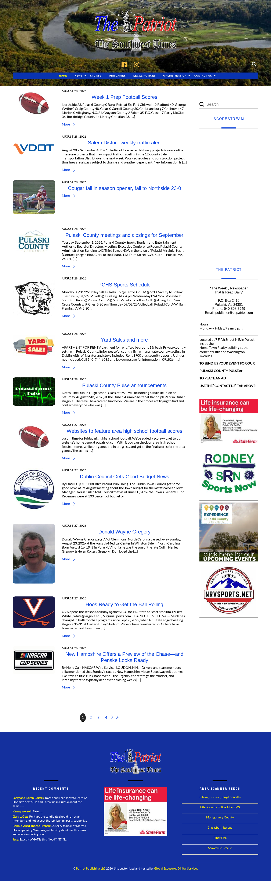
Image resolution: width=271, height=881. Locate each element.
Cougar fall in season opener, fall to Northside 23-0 (124, 188)
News (78, 75)
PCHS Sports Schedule (124, 285)
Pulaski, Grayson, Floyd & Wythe (220, 797)
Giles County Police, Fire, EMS (220, 807)
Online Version (175, 75)
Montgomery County (220, 817)
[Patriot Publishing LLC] (135, 45)
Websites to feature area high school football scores (124, 431)
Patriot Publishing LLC (90, 868)
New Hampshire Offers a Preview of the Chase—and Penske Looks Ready (124, 657)
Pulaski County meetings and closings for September (124, 235)
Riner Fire (220, 837)
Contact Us (203, 75)
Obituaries (117, 75)
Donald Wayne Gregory (124, 532)
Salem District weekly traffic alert (124, 142)
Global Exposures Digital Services (176, 868)
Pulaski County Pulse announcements (124, 385)
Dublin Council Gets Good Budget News (124, 476)
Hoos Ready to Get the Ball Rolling (124, 604)
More (66, 124)
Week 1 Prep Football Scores (124, 97)
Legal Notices (144, 75)
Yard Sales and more (124, 340)
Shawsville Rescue (220, 848)
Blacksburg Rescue (220, 827)
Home (63, 75)
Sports (95, 75)
